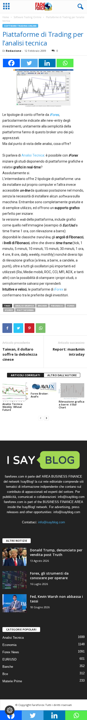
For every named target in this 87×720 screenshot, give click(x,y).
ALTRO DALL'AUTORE (62, 375)
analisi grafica (24, 305)
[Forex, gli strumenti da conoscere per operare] (14, 580)
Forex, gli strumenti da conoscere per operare (49, 575)
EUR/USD (9, 659)
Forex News (10, 652)
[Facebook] (11, 63)
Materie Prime (12, 681)
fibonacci (57, 305)
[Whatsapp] (65, 63)
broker (42, 305)
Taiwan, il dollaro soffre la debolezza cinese (19, 354)
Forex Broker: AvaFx (40, 395)
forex (70, 305)
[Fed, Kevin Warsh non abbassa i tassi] (14, 603)
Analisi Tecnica (33, 155)
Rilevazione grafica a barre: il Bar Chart (71, 404)
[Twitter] (29, 63)
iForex (54, 115)
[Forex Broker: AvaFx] (44, 386)
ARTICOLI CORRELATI (25, 375)
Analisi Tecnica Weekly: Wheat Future (12, 407)
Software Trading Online (27, 17)
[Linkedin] (47, 63)
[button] (79, 6)
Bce (5, 674)
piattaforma (25, 310)
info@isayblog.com (51, 522)
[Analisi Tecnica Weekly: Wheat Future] (15, 392)
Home (5, 17)
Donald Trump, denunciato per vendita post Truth (56, 552)
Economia (9, 645)
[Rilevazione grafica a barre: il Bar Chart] (72, 390)
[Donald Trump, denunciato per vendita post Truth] (14, 557)
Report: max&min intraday (69, 352)
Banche (7, 666)
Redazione (13, 50)
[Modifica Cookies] (9, 710)
